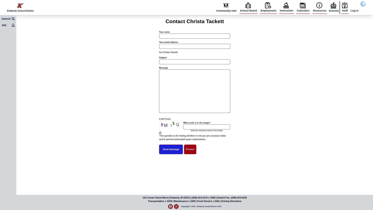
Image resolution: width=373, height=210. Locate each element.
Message (163, 68)
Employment (268, 10)
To (160, 52)
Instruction (286, 10)
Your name (164, 32)
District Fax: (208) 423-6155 (232, 197)
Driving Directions (231, 201)
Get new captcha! (160, 133)
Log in (354, 10)
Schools (334, 10)
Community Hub (226, 10)
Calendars (303, 10)
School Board (248, 10)
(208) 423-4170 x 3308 (203, 197)
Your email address (168, 42)
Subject (163, 57)
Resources (319, 10)
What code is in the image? (196, 123)
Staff (345, 10)
